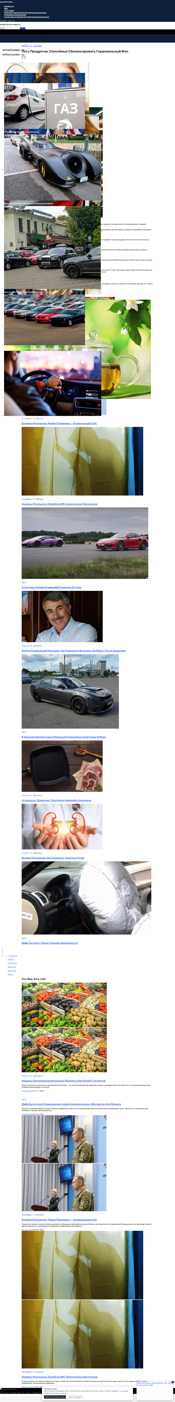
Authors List (9, 6)
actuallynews (28, 1091)
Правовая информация (15, 15)
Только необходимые (74, 1397)
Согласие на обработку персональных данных (26, 17)
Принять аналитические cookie (54, 1397)
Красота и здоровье (17, 53)
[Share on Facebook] (89, 948)
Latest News (9, 11)
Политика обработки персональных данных (25, 13)
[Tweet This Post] (89, 950)
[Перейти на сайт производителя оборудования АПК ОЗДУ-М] (155, 1391)
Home (6, 8)
